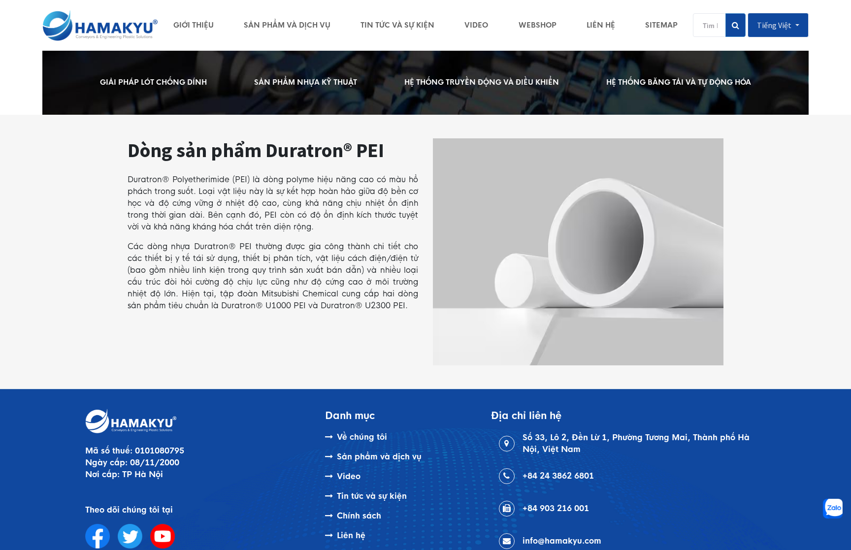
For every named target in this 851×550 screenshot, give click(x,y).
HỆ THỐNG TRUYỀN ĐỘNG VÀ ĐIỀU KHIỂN (481, 82)
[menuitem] (193, 25)
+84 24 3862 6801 (558, 476)
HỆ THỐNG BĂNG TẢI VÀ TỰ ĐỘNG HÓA (678, 82)
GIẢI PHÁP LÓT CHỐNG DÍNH (153, 82)
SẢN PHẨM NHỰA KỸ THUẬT (305, 82)
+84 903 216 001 (556, 508)
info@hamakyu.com (562, 541)
